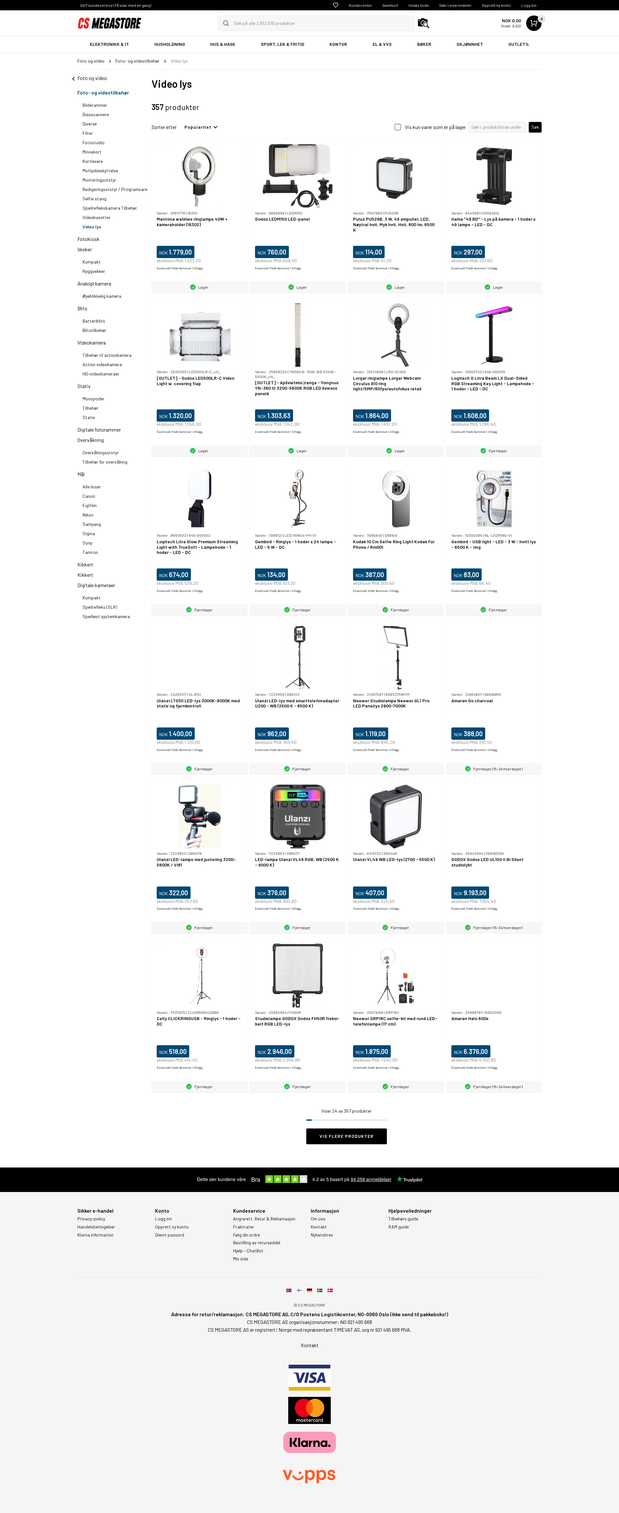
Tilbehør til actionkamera (107, 355)
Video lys (92, 226)
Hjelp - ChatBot (248, 1250)
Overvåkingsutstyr (101, 452)
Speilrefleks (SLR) (100, 607)
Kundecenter (360, 5)
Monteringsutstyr (99, 180)
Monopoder (93, 398)
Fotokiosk (88, 239)
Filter (88, 133)
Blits (82, 308)
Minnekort (92, 152)
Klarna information (95, 1234)
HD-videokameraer (101, 373)
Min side (240, 1258)
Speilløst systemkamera (106, 616)
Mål (80, 474)
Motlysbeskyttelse (100, 170)
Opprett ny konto (496, 5)
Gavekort (390, 5)
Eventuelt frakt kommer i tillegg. (180, 268)
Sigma (89, 533)
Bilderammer (95, 105)
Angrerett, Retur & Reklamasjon (264, 1218)
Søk (535, 127)
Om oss (318, 1218)
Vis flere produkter (346, 1136)
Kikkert (85, 564)
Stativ (84, 386)
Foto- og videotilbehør (103, 92)
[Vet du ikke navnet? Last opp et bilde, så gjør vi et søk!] (424, 23)
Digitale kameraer (96, 585)
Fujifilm (90, 505)
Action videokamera (102, 364)
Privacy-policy (91, 1218)
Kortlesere (93, 161)
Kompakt (92, 262)
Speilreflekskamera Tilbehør (110, 208)
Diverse (90, 123)
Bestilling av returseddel (256, 1242)
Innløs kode (418, 5)
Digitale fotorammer (99, 429)
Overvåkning (90, 440)
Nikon (88, 514)
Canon (89, 496)
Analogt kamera (94, 283)
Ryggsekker (94, 271)
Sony (87, 543)
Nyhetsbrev (322, 1234)
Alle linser (92, 486)
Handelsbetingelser (96, 1226)
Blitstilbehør (94, 330)
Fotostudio (93, 142)
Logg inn (528, 5)
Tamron (90, 552)
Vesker (84, 249)
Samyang (92, 524)
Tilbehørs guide (403, 1218)
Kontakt (319, 1226)
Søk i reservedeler (455, 5)
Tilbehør (90, 408)
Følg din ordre (246, 1234)
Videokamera (91, 342)
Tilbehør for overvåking (105, 462)
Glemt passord (169, 1234)
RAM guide (398, 1226)
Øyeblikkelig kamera (102, 296)
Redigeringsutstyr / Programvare (115, 189)
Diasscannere (96, 114)
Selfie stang (94, 198)
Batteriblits (94, 321)
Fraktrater (243, 1226)
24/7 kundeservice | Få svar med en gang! (116, 5)
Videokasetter (97, 217)
